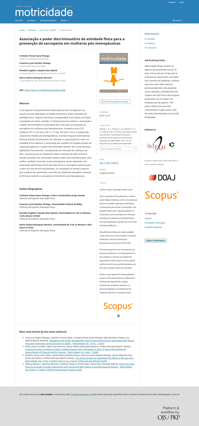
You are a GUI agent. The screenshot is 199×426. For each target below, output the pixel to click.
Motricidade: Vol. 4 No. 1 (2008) (83, 352)
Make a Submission (156, 240)
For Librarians (151, 47)
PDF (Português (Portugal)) (116, 101)
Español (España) (153, 227)
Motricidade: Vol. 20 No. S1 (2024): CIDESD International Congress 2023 (78, 368)
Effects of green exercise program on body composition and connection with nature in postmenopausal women (79, 365)
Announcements (48, 20)
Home (22, 30)
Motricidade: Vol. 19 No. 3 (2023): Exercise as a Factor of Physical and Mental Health (66, 361)
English (148, 218)
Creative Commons (80, 394)
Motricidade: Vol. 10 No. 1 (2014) (88, 343)
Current (19, 20)
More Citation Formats (111, 149)
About (64, 20)
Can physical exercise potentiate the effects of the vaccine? (104, 358)
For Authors (150, 43)
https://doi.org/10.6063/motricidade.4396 (44, 90)
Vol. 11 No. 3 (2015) (47, 30)
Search (178, 20)
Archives (31, 20)
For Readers (150, 39)
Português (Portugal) (155, 222)
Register (172, 2)
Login (181, 2)
